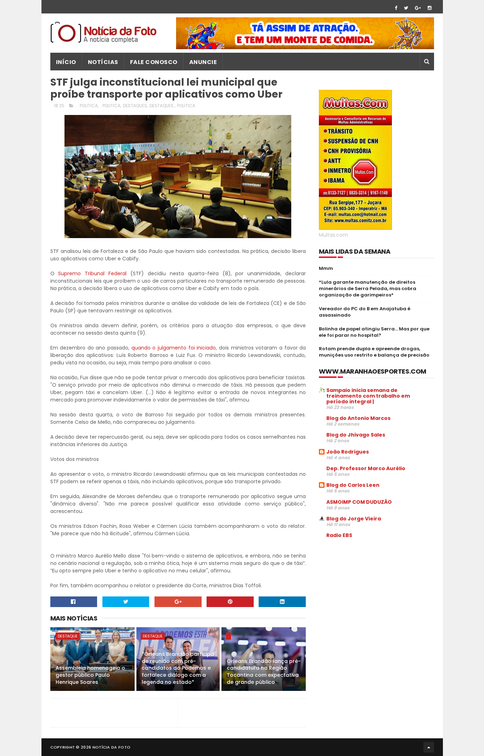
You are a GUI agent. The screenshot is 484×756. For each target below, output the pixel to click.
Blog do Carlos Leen (352, 485)
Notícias (103, 62)
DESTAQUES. (162, 106)
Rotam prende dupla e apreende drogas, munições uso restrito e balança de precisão (374, 351)
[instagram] (429, 8)
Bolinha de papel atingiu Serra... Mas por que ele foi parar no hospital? (374, 332)
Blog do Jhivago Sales (355, 434)
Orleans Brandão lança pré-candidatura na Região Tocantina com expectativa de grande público (264, 672)
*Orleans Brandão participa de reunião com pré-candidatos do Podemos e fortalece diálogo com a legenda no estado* (178, 668)
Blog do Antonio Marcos (358, 418)
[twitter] (406, 8)
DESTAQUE (68, 636)
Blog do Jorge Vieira (353, 518)
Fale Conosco (154, 62)
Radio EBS (339, 535)
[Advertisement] (378, 597)
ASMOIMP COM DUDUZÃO (359, 502)
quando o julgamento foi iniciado (173, 347)
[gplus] (417, 8)
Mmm (326, 268)
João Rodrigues (347, 451)
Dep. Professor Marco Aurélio (365, 468)
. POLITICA (110, 106)
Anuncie (203, 62)
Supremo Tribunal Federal (92, 273)
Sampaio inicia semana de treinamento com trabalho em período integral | (368, 396)
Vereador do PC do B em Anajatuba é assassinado (364, 311)
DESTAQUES (135, 106)
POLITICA (186, 106)
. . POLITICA (86, 106)
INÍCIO (66, 62)
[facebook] (396, 8)
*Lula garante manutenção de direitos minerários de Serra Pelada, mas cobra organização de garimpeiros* (367, 288)
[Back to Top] (428, 747)
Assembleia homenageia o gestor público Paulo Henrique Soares (90, 674)
